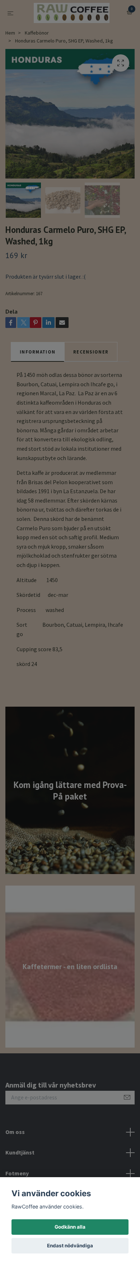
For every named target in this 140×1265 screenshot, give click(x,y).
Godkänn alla (70, 1227)
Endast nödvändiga (70, 1245)
